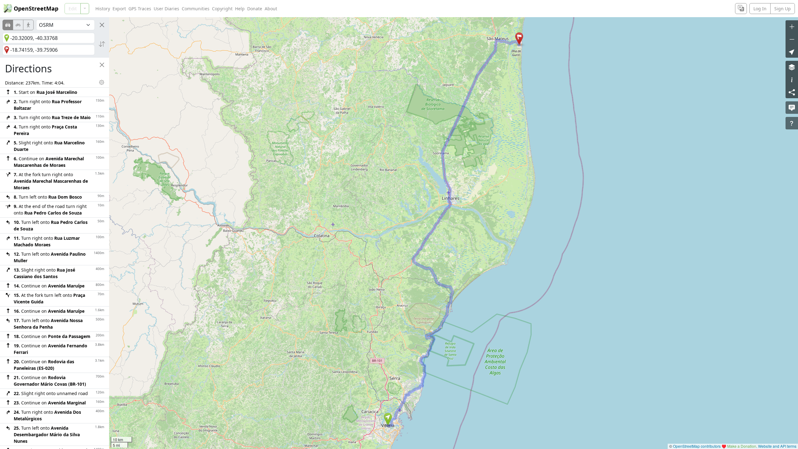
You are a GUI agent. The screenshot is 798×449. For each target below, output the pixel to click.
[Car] (7, 25)
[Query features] (792, 123)
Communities (195, 9)
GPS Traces (139, 9)
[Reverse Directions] (102, 44)
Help (240, 9)
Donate (254, 9)
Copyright (222, 9)
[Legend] (792, 79)
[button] (388, 419)
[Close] (102, 25)
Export (119, 9)
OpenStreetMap (36, 8)
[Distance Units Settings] (101, 82)
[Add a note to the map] (792, 107)
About (271, 9)
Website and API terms (777, 446)
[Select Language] (741, 8)
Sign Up (782, 9)
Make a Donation (741, 446)
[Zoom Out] (792, 39)
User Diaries (166, 9)
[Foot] (28, 25)
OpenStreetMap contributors (697, 446)
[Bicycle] (18, 25)
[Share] (792, 92)
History (102, 9)
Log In (760, 9)
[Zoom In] (792, 26)
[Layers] (792, 67)
